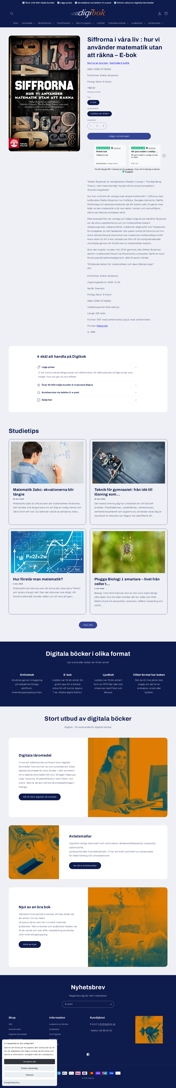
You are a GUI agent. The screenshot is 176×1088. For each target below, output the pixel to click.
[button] (12, 13)
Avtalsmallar (15, 1029)
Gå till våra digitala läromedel (39, 797)
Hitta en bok (30, 944)
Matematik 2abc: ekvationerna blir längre (43, 492)
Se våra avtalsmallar (85, 866)
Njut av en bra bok (97, 63)
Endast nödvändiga (29, 1068)
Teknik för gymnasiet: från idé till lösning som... (123, 492)
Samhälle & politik (119, 63)
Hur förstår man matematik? (38, 579)
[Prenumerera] (111, 1004)
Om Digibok (55, 1034)
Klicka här (102, 326)
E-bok (93, 102)
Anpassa (29, 1075)
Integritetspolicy (12, 1083)
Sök (10, 1024)
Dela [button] (93, 332)
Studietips (54, 1029)
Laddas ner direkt (99, 114)
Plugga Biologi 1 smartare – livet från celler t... (127, 581)
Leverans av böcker (58, 1024)
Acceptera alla (29, 1061)
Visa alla (88, 625)
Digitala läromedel (18, 1034)
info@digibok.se (106, 1024)
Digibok (91, 1078)
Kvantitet (91, 120)
